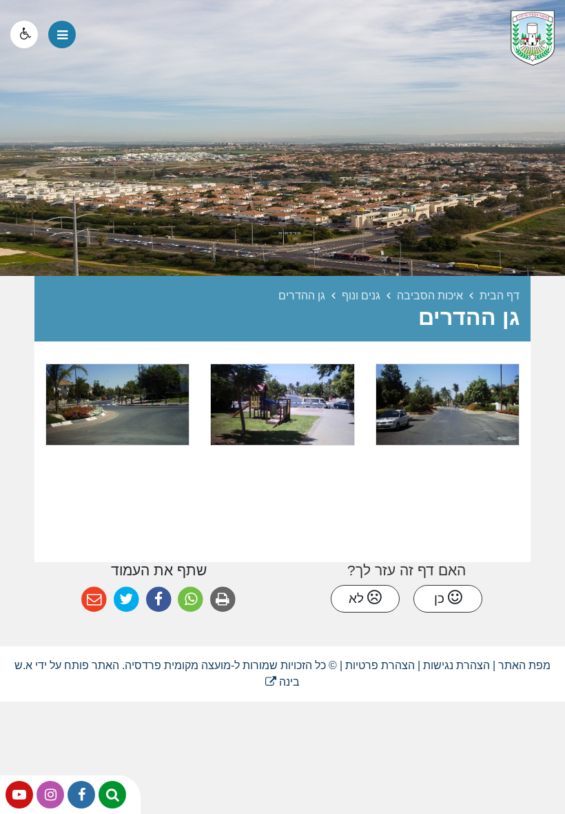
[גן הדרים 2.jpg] (117, 405)
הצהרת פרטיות (380, 665)
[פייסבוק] (81, 794)
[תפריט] (62, 34)
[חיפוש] (112, 794)
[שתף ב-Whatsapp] (190, 600)
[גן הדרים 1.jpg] (282, 405)
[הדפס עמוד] (223, 600)
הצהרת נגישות (456, 665)
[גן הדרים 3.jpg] (448, 405)
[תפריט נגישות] (24, 34)
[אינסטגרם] (50, 794)
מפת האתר (524, 665)
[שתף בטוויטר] (126, 600)
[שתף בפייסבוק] (159, 600)
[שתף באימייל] (94, 600)
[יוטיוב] (19, 794)
